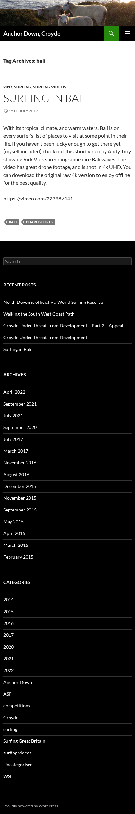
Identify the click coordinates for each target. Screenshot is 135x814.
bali (13, 222)
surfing (22, 86)
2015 (8, 611)
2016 (8, 623)
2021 (8, 658)
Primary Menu (127, 33)
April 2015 (14, 533)
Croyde (10, 717)
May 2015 (13, 521)
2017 (7, 86)
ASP (7, 694)
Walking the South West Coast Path (39, 314)
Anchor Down (17, 682)
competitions (16, 705)
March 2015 (15, 545)
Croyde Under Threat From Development (45, 337)
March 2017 (15, 451)
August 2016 (16, 474)
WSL (7, 776)
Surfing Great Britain (24, 741)
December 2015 (19, 486)
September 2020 (20, 427)
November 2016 (19, 462)
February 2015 (18, 557)
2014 (8, 599)
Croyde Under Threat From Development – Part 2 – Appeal (63, 325)
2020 (8, 646)
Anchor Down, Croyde (32, 33)
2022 (8, 670)
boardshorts (39, 222)
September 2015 (20, 509)
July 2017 (13, 439)
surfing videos (49, 86)
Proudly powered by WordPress (30, 806)
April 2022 (14, 392)
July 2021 (13, 415)
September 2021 (20, 404)
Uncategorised (18, 764)
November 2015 (19, 498)
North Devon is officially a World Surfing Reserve (53, 302)
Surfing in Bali (45, 98)
